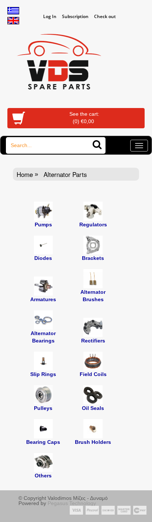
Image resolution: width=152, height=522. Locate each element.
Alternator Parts (65, 174)
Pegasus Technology (72, 503)
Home (25, 174)
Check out (105, 16)
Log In (49, 16)
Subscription (75, 16)
